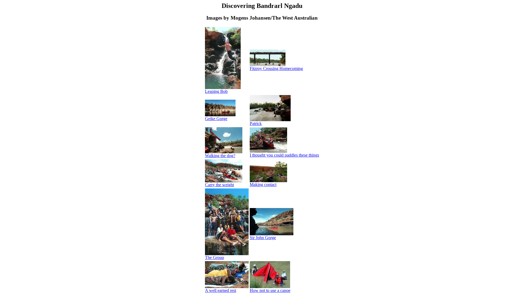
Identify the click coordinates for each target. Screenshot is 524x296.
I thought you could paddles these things (284, 155)
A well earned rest (220, 290)
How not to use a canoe (270, 290)
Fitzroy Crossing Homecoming (276, 68)
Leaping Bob (216, 91)
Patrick (256, 123)
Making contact (263, 184)
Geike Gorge (216, 118)
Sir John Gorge (263, 237)
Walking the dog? (220, 155)
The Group (214, 257)
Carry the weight (219, 184)
